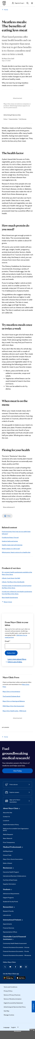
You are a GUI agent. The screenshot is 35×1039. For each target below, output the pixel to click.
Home (6, 9)
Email (7, 641)
